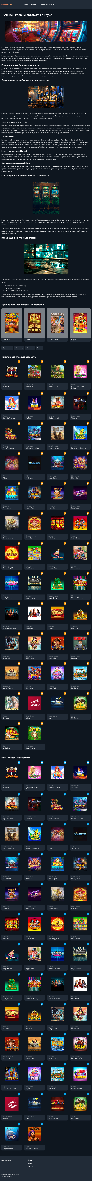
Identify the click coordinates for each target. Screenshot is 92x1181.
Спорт (73, 536)
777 (4, 476)
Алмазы (51, 566)
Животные (19, 348)
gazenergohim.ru (7, 1160)
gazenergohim (6, 4)
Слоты (33, 4)
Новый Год (75, 686)
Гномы (51, 384)
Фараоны (30, 348)
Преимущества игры (46, 4)
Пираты (5, 446)
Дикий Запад (53, 446)
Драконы (52, 536)
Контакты (30, 1166)
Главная (25, 4)
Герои (39, 348)
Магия (5, 384)
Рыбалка (52, 416)
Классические (76, 416)
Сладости (29, 384)
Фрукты (74, 446)
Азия (73, 716)
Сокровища (7, 1147)
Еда (4, 746)
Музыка (28, 686)
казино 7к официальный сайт (54, 56)
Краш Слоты (30, 716)
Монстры (6, 626)
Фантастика (7, 348)
